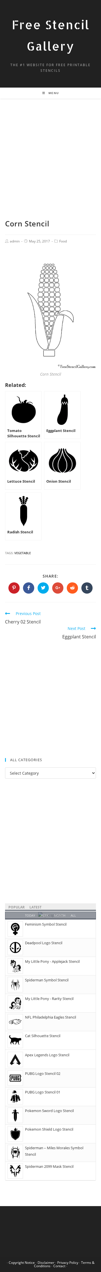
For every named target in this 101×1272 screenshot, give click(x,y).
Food (63, 241)
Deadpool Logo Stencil (43, 942)
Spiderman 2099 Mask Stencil (49, 1166)
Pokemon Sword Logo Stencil (49, 1110)
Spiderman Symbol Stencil (46, 980)
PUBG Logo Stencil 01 (42, 1092)
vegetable (22, 553)
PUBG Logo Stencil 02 (42, 1073)
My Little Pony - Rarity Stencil (49, 998)
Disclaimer (46, 1262)
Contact (59, 1266)
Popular (16, 907)
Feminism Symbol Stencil (45, 924)
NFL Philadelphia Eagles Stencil (50, 1017)
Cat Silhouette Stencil (42, 1035)
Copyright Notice (22, 1262)
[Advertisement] (50, 165)
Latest (35, 907)
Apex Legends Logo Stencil (47, 1054)
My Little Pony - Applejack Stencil (52, 961)
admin (15, 241)
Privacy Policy (67, 1262)
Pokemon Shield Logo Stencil (49, 1129)
